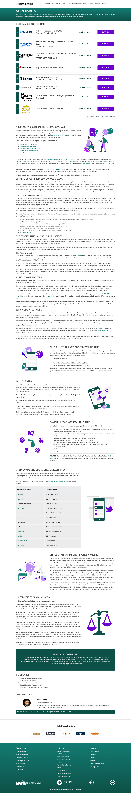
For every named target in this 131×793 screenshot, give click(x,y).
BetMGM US (20, 767)
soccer (73, 159)
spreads (37, 161)
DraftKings (20, 513)
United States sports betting (28, 144)
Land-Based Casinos (63, 776)
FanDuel (20, 499)
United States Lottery (64, 773)
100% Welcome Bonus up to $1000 (50, 109)
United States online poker (28, 146)
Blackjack (106, 161)
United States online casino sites (30, 153)
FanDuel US (19, 770)
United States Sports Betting (77, 4)
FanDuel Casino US (22, 752)
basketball (59, 159)
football (47, 159)
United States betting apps (59, 135)
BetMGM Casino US (22, 758)
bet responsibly (103, 331)
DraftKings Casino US (22, 761)
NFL (105, 294)
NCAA (80, 256)
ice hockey (66, 159)
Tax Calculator (94, 752)
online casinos (74, 161)
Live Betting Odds (26, 232)
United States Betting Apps (64, 766)
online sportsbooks (59, 169)
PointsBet (20, 531)
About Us (93, 755)
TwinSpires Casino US (23, 755)
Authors (92, 758)
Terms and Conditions (97, 764)
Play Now (105, 32)
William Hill (20, 545)
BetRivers (20, 508)
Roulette (18, 164)
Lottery (55, 451)
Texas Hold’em (85, 164)
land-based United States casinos (57, 481)
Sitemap (93, 761)
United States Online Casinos (54, 4)
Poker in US (61, 770)
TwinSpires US (20, 764)
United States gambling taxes (29, 151)
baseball (53, 159)
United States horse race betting (30, 148)
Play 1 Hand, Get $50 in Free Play (49, 67)
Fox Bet (19, 536)
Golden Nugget (22, 541)
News (104, 4)
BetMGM (20, 494)
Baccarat (112, 161)
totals (32, 161)
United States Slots (63, 757)
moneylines (26, 161)
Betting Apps (95, 4)
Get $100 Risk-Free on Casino (48, 77)
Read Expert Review (85, 32)
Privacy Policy (94, 767)
